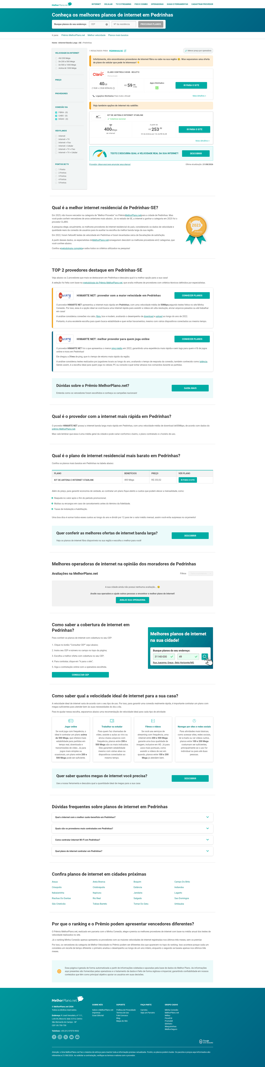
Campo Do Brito (182, 881)
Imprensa (96, 1013)
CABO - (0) (63, 116)
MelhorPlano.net (133, 215)
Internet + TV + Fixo (67, 149)
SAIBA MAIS (190, 388)
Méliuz (167, 1015)
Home (54, 43)
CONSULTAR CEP (80, 675)
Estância (138, 887)
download (148, 316)
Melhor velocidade (96, 35)
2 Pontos (62, 173)
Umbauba (179, 904)
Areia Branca (99, 881)
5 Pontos (62, 183)
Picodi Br (168, 1018)
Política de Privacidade (126, 1010)
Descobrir (190, 778)
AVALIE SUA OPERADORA (132, 600)
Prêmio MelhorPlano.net (73, 35)
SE (80, 43)
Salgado (138, 898)
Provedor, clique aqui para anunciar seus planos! (110, 164)
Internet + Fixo (65, 142)
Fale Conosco (122, 1015)
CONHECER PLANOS (192, 295)
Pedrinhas (87, 43)
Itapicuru (97, 892)
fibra (98, 316)
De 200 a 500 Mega (67, 61)
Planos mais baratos (118, 35)
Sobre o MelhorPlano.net (102, 1010)
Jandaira (138, 892)
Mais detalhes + (199, 96)
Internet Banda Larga (68, 43)
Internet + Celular (66, 146)
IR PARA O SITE (191, 85)
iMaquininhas (170, 1026)
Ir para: (55, 35)
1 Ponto (62, 169)
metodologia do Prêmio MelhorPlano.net (102, 282)
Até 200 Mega (64, 58)
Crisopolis (57, 887)
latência (203, 361)
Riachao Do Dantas (61, 898)
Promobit (169, 1021)
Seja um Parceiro (148, 1013)
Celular (108, 4)
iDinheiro (168, 1024)
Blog (118, 1018)
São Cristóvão (59, 904)
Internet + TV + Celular (68, 152)
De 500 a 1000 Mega (67, 65)
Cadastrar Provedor (202, 4)
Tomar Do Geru (141, 904)
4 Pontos (62, 179)
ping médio (117, 348)
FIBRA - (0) (63, 112)
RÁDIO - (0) (63, 119)
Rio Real (97, 898)
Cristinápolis (99, 887)
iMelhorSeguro (171, 1029)
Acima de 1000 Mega (67, 68)
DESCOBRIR (196, 153)
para (113, 51)
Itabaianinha (58, 892)
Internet (96, 4)
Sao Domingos (181, 898)
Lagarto (178, 892)
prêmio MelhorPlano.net (63, 429)
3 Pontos (62, 176)
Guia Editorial (98, 1015)
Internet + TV (64, 139)
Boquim (137, 881)
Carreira (144, 1010)
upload (159, 316)
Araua (55, 881)
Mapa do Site (122, 1021)
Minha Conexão (171, 1010)
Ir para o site (194, 129)
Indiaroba (179, 887)
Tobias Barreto (100, 904)
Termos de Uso (122, 1013)
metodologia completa (72, 248)
